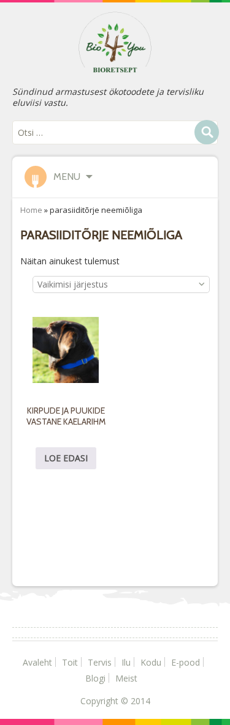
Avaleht (37, 662)
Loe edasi (66, 458)
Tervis (100, 662)
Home (31, 209)
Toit (70, 662)
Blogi (95, 678)
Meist (126, 678)
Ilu (126, 662)
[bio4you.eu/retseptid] (114, 41)
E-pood (185, 662)
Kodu (150, 662)
